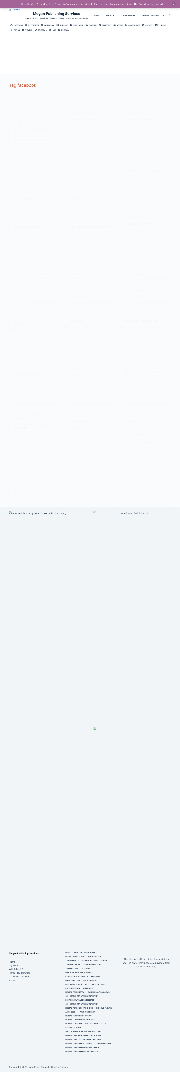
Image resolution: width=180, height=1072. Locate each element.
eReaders (95, 976)
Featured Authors (93, 965)
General (17, 114)
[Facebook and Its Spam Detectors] (145, 147)
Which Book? (129, 15)
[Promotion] (90, 344)
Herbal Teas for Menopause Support (83, 1047)
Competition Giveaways (76, 976)
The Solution (21, 323)
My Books (110, 15)
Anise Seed (70, 1012)
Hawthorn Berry (87, 1012)
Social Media (46, 116)
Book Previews (90, 980)
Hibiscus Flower (104, 1008)
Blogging (26, 114)
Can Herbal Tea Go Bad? (99, 992)
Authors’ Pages (72, 965)
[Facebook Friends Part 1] (90, 143)
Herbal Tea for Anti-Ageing (78, 1016)
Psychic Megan (72, 988)
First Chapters (72, 980)
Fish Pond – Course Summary (79, 972)
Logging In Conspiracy (139, 224)
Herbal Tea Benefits (151, 15)
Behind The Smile (21, 315)
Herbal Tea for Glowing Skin (79, 1008)
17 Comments (96, 504)
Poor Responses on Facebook (89, 226)
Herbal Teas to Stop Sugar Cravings (83, 1039)
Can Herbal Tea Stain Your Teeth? (81, 996)
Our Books (88, 988)
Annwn (104, 961)
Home (96, 15)
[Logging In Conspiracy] (145, 248)
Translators (71, 968)
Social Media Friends (27, 226)
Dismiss (174, 4)
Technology (95, 114)
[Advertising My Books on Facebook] (34, 451)
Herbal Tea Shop (21, 976)
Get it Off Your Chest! (95, 984)
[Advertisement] (90, 52)
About (12, 980)
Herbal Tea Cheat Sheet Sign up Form (83, 1035)
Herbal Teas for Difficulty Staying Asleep (85, 1024)
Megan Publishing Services (56, 14)
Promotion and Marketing (81, 218)
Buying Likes (132, 421)
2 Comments (151, 504)
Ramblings (34, 116)
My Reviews (74, 114)
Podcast (148, 114)
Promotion (37, 114)
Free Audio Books (73, 984)
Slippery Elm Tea (73, 1028)
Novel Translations (75, 957)
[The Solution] (34, 347)
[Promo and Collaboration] (145, 344)
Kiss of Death (78, 421)
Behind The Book (90, 961)
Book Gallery (94, 957)
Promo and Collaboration (141, 320)
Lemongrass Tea (103, 1043)
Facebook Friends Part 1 (85, 119)
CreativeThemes (59, 1067)
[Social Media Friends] (34, 250)
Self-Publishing (102, 315)
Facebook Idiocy (24, 122)
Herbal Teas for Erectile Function (81, 1051)
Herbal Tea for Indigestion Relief (81, 1020)
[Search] (170, 15)
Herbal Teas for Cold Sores (78, 1043)
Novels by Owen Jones (84, 953)
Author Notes (72, 961)
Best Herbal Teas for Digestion (80, 1000)
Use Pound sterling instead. (148, 4)
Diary (25, 218)
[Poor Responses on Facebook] (90, 250)
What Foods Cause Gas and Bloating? (83, 1031)
